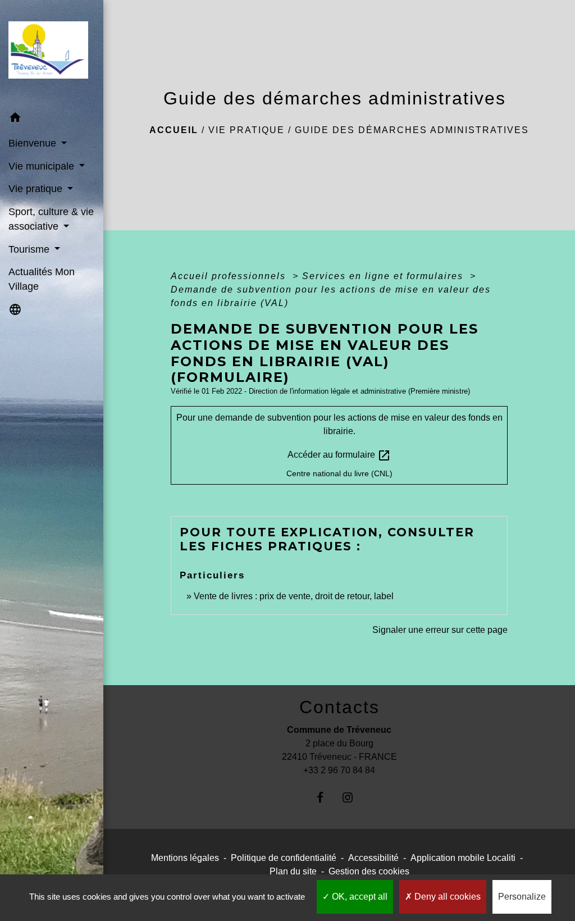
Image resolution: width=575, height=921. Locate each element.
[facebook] (325, 797)
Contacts (339, 707)
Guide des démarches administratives (412, 130)
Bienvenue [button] (33, 143)
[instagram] (353, 797)
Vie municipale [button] (42, 166)
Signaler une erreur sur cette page (440, 630)
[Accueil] (51, 53)
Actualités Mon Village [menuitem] (41, 279)
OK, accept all (358, 896)
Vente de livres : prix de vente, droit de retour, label (294, 596)
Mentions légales (185, 858)
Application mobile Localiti (462, 858)
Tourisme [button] (30, 249)
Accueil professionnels (230, 276)
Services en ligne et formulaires (384, 276)
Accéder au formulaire (339, 455)
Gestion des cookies (368, 871)
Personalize (522, 896)
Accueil (173, 130)
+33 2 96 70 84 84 (339, 770)
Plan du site (293, 871)
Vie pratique (246, 130)
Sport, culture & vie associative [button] (51, 219)
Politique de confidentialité (283, 858)
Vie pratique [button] (36, 188)
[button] (51, 119)
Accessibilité (373, 858)
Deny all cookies (446, 896)
